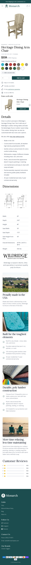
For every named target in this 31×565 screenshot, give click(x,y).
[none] (2, 64)
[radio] (2, 64)
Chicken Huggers (5, 548)
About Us (3, 514)
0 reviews (15, 54)
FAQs (2, 505)
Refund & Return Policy (7, 508)
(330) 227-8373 (9, 537)
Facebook (5, 523)
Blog (2, 511)
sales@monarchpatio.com (12, 540)
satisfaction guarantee (14, 89)
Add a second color (9, 72)
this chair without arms (17, 137)
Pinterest (5, 529)
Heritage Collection (14, 44)
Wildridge (4, 44)
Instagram (5, 526)
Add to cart (21, 78)
